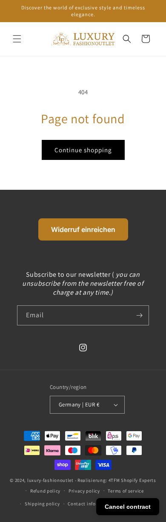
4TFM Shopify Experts (132, 480)
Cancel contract (128, 506)
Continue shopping (83, 150)
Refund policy (45, 491)
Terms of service (125, 491)
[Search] (126, 38)
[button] (17, 38)
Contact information (91, 504)
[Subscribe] (139, 315)
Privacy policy (84, 491)
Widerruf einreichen (83, 229)
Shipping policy (42, 504)
